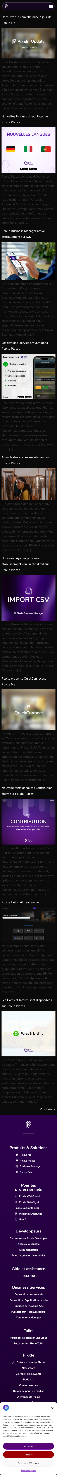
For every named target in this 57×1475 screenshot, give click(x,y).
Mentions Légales (28, 1470)
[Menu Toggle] (51, 5)
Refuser (28, 1454)
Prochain (47, 1109)
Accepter (28, 1446)
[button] (52, 1408)
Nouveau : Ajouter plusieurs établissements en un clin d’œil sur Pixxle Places (25, 564)
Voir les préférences (28, 1463)
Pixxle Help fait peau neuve (21, 902)
